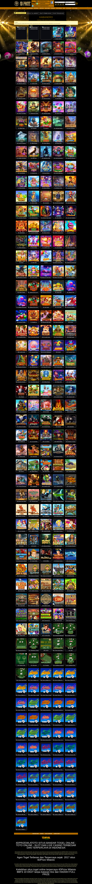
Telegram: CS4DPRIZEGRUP (41, 5)
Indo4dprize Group (43, 1)
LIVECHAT (42, 3)
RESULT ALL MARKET (33, 13)
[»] (20, 13)
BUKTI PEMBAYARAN (45, 13)
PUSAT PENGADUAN (58, 13)
